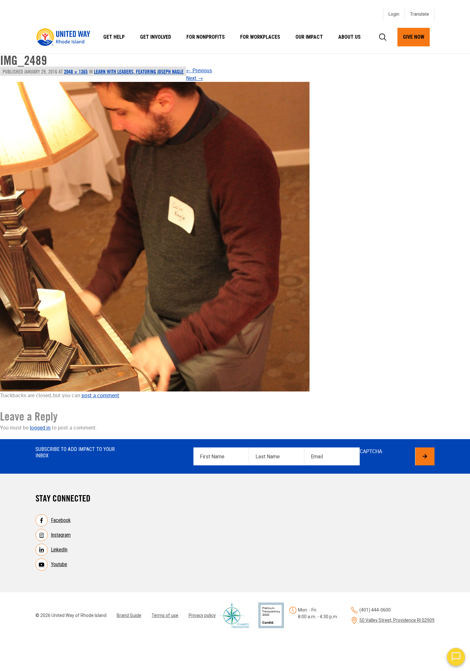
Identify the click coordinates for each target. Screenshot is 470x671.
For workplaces (260, 37)
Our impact (309, 37)
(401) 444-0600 (375, 609)
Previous (199, 70)
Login (393, 14)
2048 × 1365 (76, 71)
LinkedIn (59, 550)
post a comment (100, 395)
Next (194, 78)
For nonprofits (205, 37)
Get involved (155, 37)
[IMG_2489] (154, 236)
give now (413, 37)
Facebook (61, 520)
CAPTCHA (371, 451)
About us (349, 37)
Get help (114, 37)
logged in (40, 427)
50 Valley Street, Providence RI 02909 (397, 620)
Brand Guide (129, 615)
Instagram (61, 535)
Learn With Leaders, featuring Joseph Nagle (139, 71)
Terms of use (165, 615)
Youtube (59, 564)
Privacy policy (202, 615)
